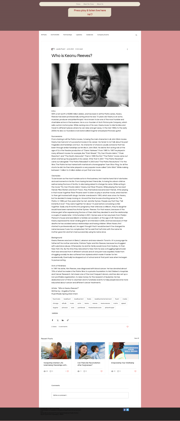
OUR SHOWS (55, 35)
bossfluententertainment (103, 299)
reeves (94, 303)
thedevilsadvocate (95, 307)
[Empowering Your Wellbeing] (124, 350)
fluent (117, 299)
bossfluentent (79, 299)
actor (79, 303)
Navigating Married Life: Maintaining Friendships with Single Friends (55, 364)
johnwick (65, 307)
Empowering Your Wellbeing (122, 363)
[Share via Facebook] (52, 320)
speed (123, 303)
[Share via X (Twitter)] (58, 320)
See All (136, 338)
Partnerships (67, 35)
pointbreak (81, 307)
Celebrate (89, 35)
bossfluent (67, 299)
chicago (55, 303)
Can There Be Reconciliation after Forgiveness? (89, 364)
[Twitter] (127, 409)
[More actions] (127, 49)
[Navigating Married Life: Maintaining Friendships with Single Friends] (56, 350)
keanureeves (105, 303)
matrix (115, 303)
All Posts (44, 35)
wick (72, 307)
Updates (79, 35)
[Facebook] (124, 409)
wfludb (64, 303)
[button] (136, 35)
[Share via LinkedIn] (63, 320)
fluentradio (56, 299)
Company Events (103, 35)
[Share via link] (68, 320)
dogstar (55, 307)
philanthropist (109, 307)
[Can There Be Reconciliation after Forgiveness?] (90, 350)
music (72, 303)
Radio (89, 299)
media (125, 299)
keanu (87, 303)
